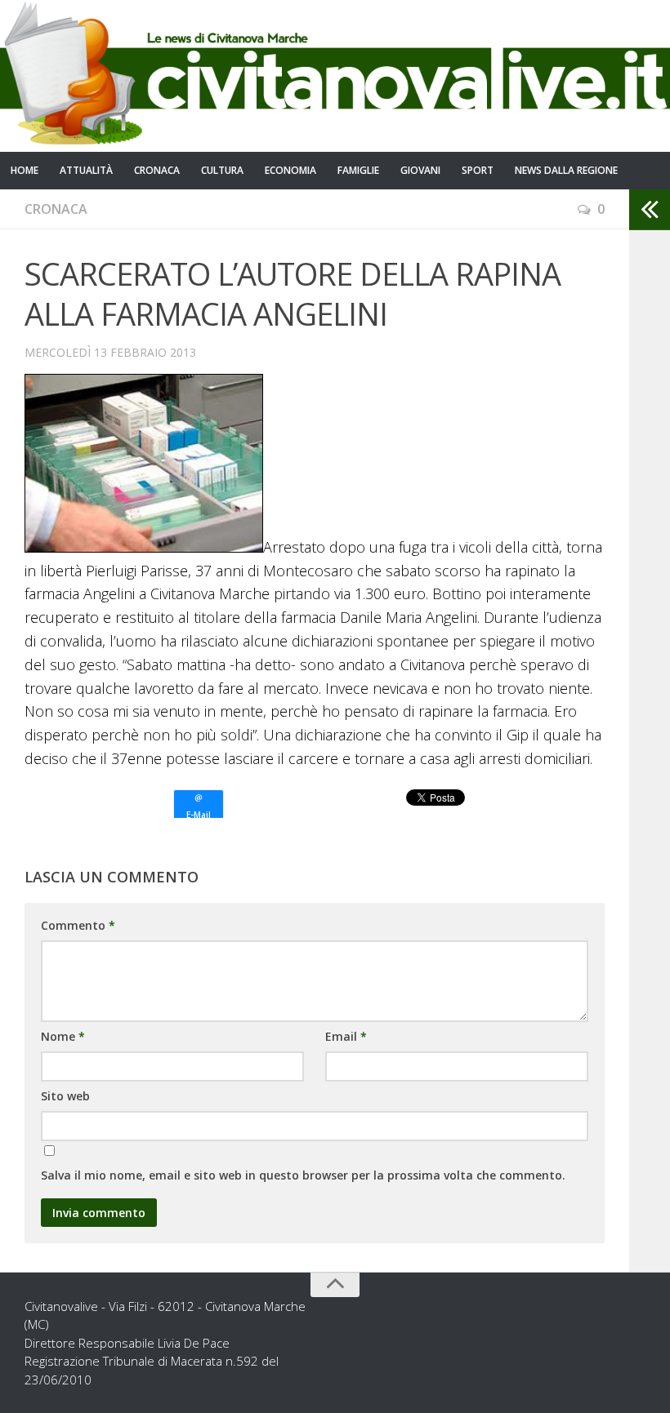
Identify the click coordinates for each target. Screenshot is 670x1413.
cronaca (157, 170)
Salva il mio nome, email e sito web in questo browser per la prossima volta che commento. (303, 1175)
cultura (222, 170)
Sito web (65, 1096)
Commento (78, 925)
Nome (63, 1036)
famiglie (358, 170)
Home (24, 170)
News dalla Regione (566, 170)
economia (290, 170)
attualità (86, 170)
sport (478, 170)
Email (346, 1036)
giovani (420, 170)
